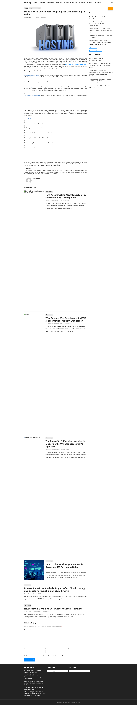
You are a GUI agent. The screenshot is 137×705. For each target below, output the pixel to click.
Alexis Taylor (50, 200)
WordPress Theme (69, 702)
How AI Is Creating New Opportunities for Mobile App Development (66, 196)
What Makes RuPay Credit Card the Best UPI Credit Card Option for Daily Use (100, 30)
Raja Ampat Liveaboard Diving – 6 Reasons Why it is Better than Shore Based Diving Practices (101, 73)
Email (47, 649)
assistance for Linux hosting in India (75, 64)
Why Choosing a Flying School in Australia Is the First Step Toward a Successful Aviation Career (100, 42)
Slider (30, 8)
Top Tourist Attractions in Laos (97, 59)
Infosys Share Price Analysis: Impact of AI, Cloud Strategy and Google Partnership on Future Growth (54, 589)
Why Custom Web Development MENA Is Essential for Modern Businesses (66, 319)
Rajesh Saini (29, 17)
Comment (27, 630)
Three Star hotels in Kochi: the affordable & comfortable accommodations (100, 81)
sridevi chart (93, 48)
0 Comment (44, 17)
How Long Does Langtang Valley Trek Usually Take (33, 688)
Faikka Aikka (93, 58)
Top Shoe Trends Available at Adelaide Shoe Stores (32, 671)
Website (69, 649)
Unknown (92, 86)
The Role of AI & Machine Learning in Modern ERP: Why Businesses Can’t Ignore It (65, 444)
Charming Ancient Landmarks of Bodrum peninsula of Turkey (100, 65)
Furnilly (27, 2)
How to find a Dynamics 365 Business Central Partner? (53, 608)
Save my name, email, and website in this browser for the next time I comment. (47, 656)
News (26, 8)
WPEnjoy (77, 702)
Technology (37, 8)
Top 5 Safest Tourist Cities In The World (99, 87)
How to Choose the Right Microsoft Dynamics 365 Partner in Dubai (64, 565)
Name (26, 649)
